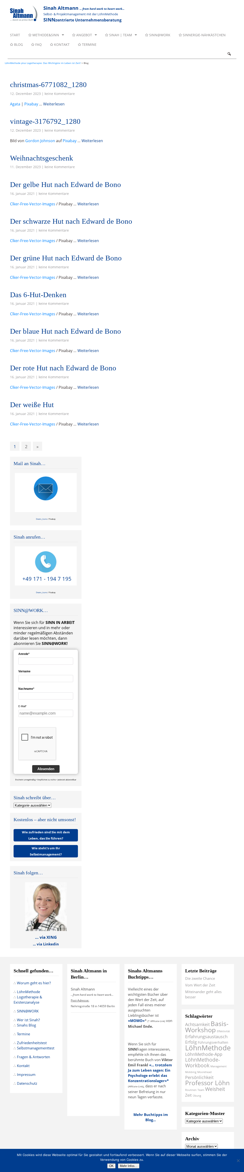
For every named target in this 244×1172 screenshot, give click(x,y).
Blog (18, 44)
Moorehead (204, 1072)
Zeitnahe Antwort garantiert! (47, 506)
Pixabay (31, 104)
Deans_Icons (41, 519)
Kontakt (61, 44)
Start (15, 35)
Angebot (83, 35)
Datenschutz (27, 1083)
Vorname (24, 671)
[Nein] (238, 1160)
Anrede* (24, 654)
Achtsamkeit (197, 1024)
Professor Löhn (207, 1083)
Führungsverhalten (213, 1042)
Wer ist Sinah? (28, 1019)
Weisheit (215, 1088)
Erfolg (191, 1042)
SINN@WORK (159, 35)
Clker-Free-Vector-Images (32, 204)
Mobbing (190, 1072)
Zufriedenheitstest (32, 1042)
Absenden (45, 769)
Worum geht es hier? (34, 982)
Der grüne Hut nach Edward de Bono (66, 258)
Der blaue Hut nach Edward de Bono (65, 331)
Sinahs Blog (26, 1025)
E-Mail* (22, 706)
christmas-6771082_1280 (48, 84)
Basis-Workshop (207, 1026)
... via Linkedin (46, 944)
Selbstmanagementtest (35, 1048)
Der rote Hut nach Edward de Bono (63, 368)
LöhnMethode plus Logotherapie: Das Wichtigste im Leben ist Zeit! (43, 63)
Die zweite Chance (200, 978)
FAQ (38, 44)
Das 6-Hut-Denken (38, 294)
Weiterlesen (54, 104)
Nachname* (26, 688)
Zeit (188, 1095)
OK (111, 1166)
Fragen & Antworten (33, 1056)
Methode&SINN (45, 35)
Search (229, 54)
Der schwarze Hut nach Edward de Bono (71, 221)
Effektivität (223, 1031)
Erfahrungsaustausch (206, 1036)
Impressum (26, 1074)
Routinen (191, 1090)
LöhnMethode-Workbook (202, 1062)
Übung (197, 1095)
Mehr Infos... (128, 1166)
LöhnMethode (28, 991)
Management (218, 1066)
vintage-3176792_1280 (45, 121)
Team (201, 1090)
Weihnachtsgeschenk (41, 158)
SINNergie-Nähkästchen (204, 35)
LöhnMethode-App (203, 1054)
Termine (89, 44)
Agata (15, 104)
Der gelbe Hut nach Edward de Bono (65, 184)
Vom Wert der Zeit (200, 985)
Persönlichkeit (199, 1077)
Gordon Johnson (40, 140)
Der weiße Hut (32, 404)
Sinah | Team (120, 35)
